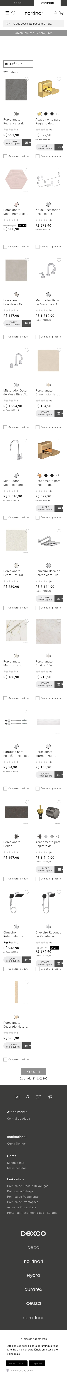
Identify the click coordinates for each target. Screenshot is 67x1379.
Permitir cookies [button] (16, 1363)
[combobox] (33, 23)
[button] (20, 1370)
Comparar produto (18, 156)
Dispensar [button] (37, 1363)
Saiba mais (13, 1353)
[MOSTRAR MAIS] (33, 1071)
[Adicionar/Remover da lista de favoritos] (26, 79)
